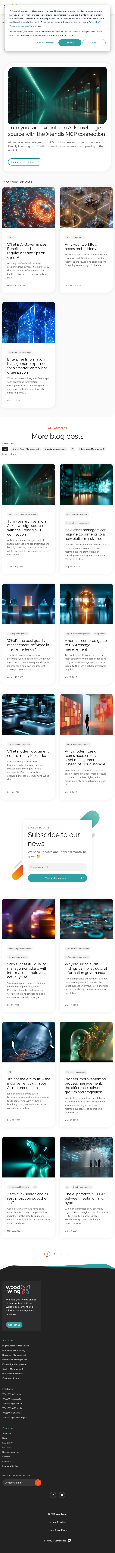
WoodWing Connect (12, 1412)
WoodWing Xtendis (12, 1408)
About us (6, 1433)
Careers (6, 1456)
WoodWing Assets (11, 1399)
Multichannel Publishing (13, 1350)
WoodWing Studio (11, 1394)
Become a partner (11, 1452)
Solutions (7, 1340)
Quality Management (12, 1369)
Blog (4, 1438)
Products (7, 1388)
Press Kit (6, 1461)
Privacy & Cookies (57, 1522)
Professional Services (12, 1373)
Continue (70, 42)
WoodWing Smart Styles (14, 1417)
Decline (94, 42)
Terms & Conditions (57, 1530)
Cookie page (23, 26)
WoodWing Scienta (12, 1403)
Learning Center (10, 1466)
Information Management (14, 1359)
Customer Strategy (12, 1378)
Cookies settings (45, 42)
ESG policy (7, 1442)
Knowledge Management (14, 1364)
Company (7, 1428)
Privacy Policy (95, 22)
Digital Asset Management (15, 1345)
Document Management (14, 1355)
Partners (6, 1447)
